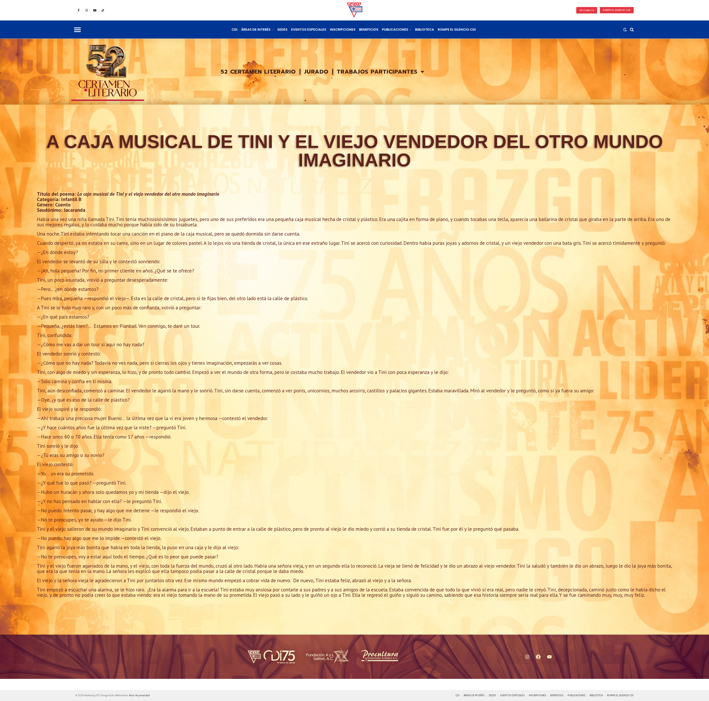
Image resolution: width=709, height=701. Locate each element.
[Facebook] (538, 656)
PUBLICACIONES (395, 29)
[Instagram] (527, 656)
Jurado (316, 71)
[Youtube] (549, 656)
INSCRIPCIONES (342, 29)
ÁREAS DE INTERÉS (255, 29)
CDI (234, 29)
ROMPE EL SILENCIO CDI (617, 10)
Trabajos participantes (377, 71)
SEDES (282, 29)
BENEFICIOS (368, 29)
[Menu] (77, 29)
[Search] (631, 29)
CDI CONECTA (586, 10)
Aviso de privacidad (139, 695)
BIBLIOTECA (424, 29)
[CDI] (354, 10)
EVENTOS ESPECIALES (308, 29)
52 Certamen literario (258, 71)
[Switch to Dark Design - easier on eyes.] (625, 30)
